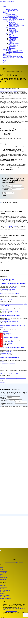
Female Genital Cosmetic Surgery (16, 19)
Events (4, 61)
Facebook (2, 273)
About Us (2, 569)
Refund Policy (3, 577)
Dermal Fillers (12, 46)
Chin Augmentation (13, 37)
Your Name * (5, 185)
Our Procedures (3, 571)
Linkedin (13, 1)
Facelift (2, 588)
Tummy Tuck (12, 28)
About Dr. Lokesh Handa (11, 9)
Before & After (6, 53)
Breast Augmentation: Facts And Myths (9, 293)
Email (14, 273)
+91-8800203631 (19, 608)
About (4, 7)
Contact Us (5, 57)
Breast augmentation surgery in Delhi (8, 91)
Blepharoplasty (12, 35)
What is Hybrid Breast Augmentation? (9, 357)
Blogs (4, 60)
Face (7, 27)
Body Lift (11, 31)
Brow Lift (11, 34)
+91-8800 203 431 (11, 608)
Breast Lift (11, 53)
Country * (5, 189)
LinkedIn (10, 273)
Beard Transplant (12, 48)
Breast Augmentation (13, 51)
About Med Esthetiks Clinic (12, 10)
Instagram (9, 1)
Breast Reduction (12, 52)
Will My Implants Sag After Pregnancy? (10, 337)
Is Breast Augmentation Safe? (7, 367)
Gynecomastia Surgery (14, 18)
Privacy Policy (3, 579)
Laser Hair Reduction (13, 29)
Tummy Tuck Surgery (5, 596)
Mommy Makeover (13, 30)
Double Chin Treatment (14, 43)
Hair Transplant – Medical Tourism (14, 56)
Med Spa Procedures (10, 20)
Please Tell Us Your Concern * (9, 191)
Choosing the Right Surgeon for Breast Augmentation (13, 283)
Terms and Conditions (5, 576)
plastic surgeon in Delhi (10, 226)
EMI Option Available (1, 340)
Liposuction (3, 585)
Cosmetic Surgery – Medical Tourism (14, 57)
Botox (10, 47)
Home (4, 6)
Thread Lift (11, 44)
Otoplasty (11, 42)
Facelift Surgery (12, 39)
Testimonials (3, 572)
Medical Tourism (7, 55)
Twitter (6, 273)
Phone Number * (6, 188)
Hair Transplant (6, 11)
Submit (4, 195)
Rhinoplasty (11, 40)
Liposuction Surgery (13, 22)
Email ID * (5, 186)
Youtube (5, 1)
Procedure (5, 13)
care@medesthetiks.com (11, 611)
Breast (7, 44)
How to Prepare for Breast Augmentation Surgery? (12, 347)
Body (7, 21)
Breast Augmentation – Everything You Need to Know (13, 378)
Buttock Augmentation (14, 26)
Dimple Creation (12, 38)
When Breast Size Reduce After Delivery (10, 315)
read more (13, 287)
